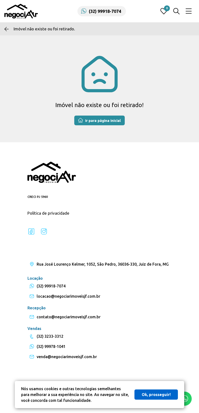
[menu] (189, 11)
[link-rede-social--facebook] (31, 232)
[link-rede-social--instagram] (44, 232)
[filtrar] (176, 11)
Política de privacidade (48, 213)
